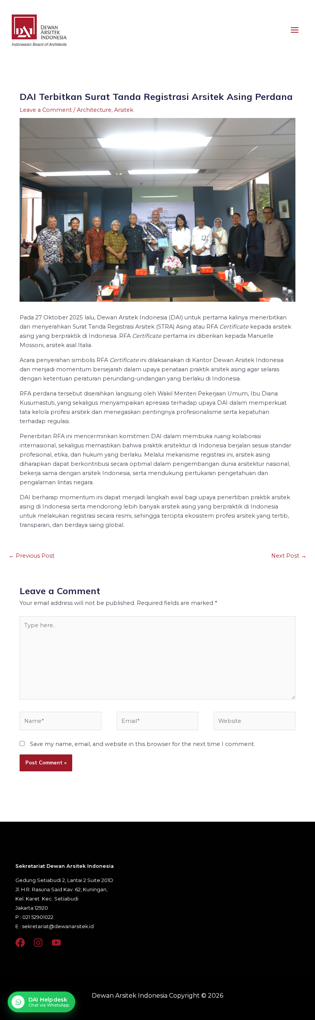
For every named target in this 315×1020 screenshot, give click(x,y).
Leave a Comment (46, 109)
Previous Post (31, 555)
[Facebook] (20, 942)
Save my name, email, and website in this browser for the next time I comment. (142, 744)
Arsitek (123, 109)
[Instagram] (38, 942)
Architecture (94, 109)
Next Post (289, 555)
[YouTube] (56, 942)
